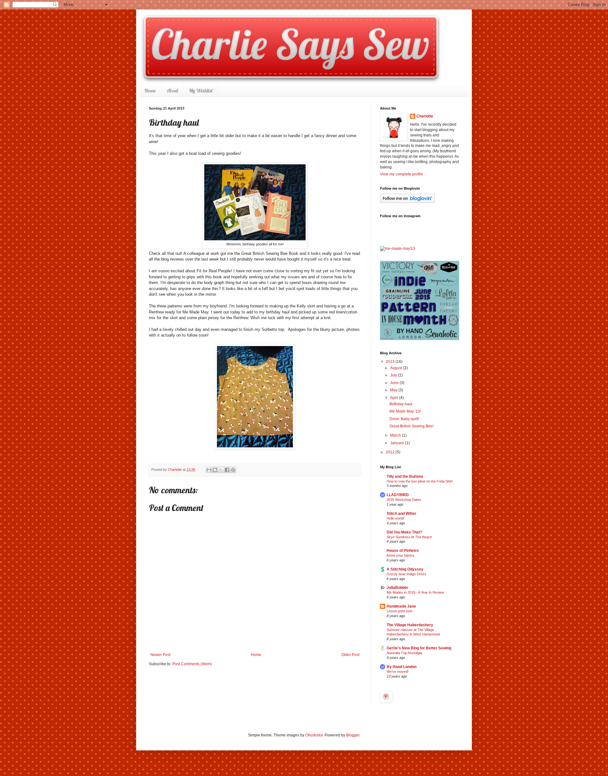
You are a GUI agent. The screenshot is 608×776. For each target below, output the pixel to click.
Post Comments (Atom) (192, 664)
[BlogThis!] (215, 470)
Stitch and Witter (401, 513)
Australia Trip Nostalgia (404, 653)
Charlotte (424, 116)
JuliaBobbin (397, 587)
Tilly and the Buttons (405, 476)
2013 (391, 361)
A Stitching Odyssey (405, 569)
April (394, 397)
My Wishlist (200, 90)
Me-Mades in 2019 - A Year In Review (415, 592)
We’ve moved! (397, 671)
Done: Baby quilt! (404, 419)
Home (150, 90)
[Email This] (209, 470)
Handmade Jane (401, 606)
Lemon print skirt (399, 611)
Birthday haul (401, 404)
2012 (391, 452)
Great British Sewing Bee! (412, 426)
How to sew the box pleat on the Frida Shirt (420, 481)
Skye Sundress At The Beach (409, 537)
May (394, 390)
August (396, 368)
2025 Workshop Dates (404, 500)
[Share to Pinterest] (233, 470)
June (395, 383)
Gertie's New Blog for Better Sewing (419, 648)
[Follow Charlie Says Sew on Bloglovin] (407, 201)
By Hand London (401, 667)
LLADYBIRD (398, 495)
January (397, 443)
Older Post (350, 655)
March (396, 435)
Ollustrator (314, 735)
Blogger (352, 735)
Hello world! (395, 518)
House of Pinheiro (403, 550)
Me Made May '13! (405, 411)
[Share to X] (221, 470)
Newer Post (160, 655)
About (172, 90)
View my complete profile (401, 174)
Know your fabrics (401, 555)
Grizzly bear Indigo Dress (406, 574)
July (394, 375)
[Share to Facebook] (227, 470)
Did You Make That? (404, 532)
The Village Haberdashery (410, 625)
